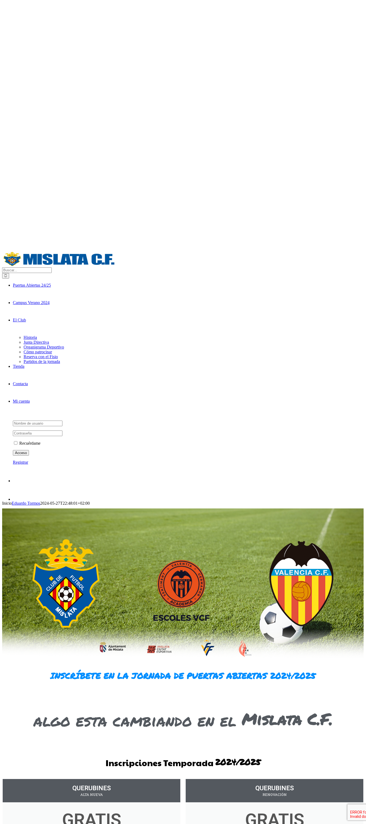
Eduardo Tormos (26, 503)
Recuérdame (29, 443)
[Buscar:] (27, 270)
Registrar (20, 462)
